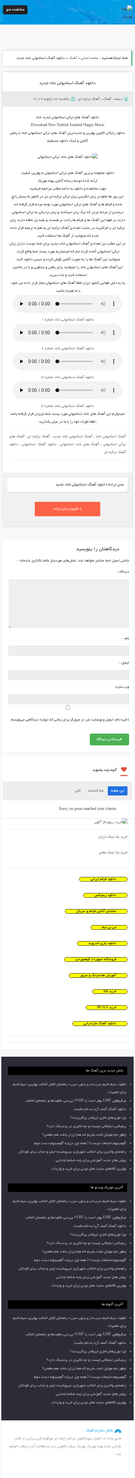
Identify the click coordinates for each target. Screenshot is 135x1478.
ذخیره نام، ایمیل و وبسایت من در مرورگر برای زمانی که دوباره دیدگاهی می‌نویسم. (69, 720)
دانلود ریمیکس (105, 895)
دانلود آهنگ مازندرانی (100, 1024)
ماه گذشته (96, 791)
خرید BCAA (106, 1008)
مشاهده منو (15, 10)
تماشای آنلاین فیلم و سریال (96, 911)
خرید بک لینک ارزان (112, 837)
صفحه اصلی (89, 58)
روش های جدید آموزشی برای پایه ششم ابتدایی (91, 1160)
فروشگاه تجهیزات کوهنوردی (95, 959)
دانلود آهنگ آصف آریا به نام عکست (100, 1109)
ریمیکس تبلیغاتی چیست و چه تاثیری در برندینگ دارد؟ (86, 1126)
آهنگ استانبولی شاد (110, 437)
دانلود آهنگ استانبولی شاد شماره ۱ (67, 320)
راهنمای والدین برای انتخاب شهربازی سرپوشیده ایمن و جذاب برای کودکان (72, 1152)
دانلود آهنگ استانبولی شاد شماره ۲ (67, 349)
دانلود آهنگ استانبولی (39, 445)
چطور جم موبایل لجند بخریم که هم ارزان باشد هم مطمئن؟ (84, 1135)
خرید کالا (110, 992)
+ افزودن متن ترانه (67, 509)
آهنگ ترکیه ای (89, 99)
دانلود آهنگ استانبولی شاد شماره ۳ (67, 377)
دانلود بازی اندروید (102, 943)
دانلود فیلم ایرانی (103, 879)
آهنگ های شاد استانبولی (79, 445)
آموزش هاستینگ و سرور (98, 975)
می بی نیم (109, 927)
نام (126, 639)
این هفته (117, 791)
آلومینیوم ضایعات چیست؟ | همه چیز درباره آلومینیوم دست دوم (80, 1143)
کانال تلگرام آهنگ (99, 1431)
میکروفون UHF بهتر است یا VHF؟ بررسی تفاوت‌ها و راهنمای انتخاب (75, 1101)
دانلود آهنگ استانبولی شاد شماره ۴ (67, 406)
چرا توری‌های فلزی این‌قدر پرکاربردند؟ (98, 1118)
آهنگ (73, 58)
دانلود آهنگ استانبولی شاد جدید (67, 83)
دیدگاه (123, 572)
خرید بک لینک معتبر (113, 853)
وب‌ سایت (122, 687)
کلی (78, 791)
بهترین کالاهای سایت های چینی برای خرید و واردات (88, 1169)
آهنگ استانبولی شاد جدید (72, 437)
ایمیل (124, 663)
